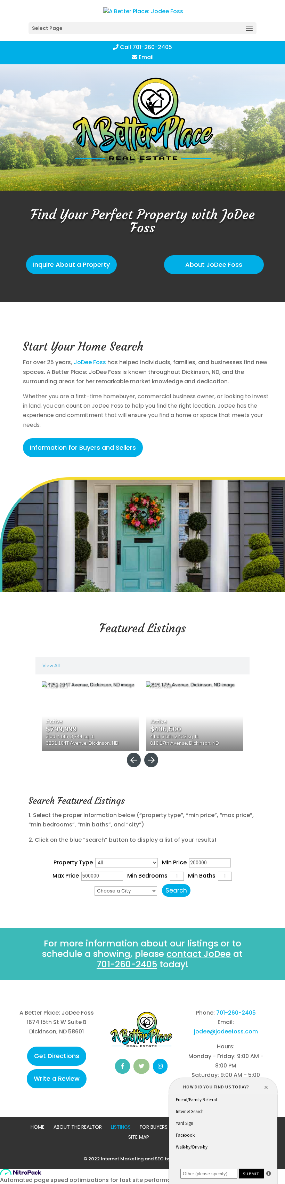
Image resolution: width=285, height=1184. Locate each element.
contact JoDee (198, 954)
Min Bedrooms (147, 876)
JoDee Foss (90, 362)
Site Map (138, 1137)
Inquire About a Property (71, 264)
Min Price (174, 862)
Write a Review (57, 1078)
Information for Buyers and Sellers (83, 447)
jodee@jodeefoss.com (226, 1031)
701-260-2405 (127, 964)
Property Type (73, 862)
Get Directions (56, 1055)
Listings (121, 1126)
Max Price (65, 876)
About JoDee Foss (213, 264)
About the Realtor (78, 1126)
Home (37, 1126)
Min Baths (201, 876)
